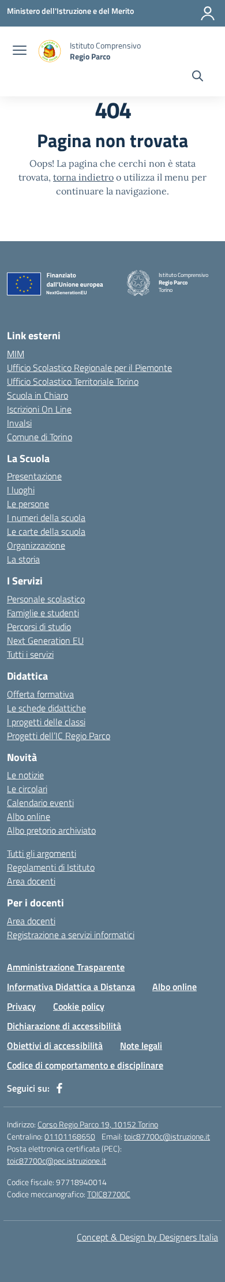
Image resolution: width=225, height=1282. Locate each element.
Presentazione (34, 476)
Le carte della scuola (46, 531)
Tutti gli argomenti (41, 853)
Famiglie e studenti (43, 613)
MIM (15, 354)
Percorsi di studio (39, 626)
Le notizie (25, 775)
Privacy (21, 1006)
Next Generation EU (45, 640)
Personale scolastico (46, 599)
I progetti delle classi (46, 722)
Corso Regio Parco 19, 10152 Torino (98, 1124)
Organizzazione (36, 545)
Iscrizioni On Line (39, 409)
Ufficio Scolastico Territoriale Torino (72, 381)
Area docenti (31, 881)
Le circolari (27, 789)
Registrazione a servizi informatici (70, 935)
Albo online (28, 816)
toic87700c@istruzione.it (167, 1136)
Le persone (28, 504)
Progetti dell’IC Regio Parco (58, 736)
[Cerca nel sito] (198, 77)
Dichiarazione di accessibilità (64, 1026)
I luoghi (21, 490)
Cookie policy (78, 1006)
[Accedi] (207, 13)
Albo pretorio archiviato (51, 830)
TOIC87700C (108, 1194)
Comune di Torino (39, 437)
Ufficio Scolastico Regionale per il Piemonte (89, 367)
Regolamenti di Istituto (51, 867)
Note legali (141, 1045)
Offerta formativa (40, 694)
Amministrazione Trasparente (66, 967)
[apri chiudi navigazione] (20, 51)
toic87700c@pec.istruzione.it (56, 1160)
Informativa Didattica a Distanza (71, 987)
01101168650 (69, 1136)
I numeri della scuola (46, 517)
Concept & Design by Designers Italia (147, 1237)
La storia (23, 559)
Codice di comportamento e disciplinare (85, 1065)
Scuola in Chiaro (37, 395)
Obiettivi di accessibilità (55, 1045)
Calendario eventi (40, 802)
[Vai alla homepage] (49, 51)
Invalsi (19, 423)
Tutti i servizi (30, 654)
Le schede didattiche (46, 708)
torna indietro (83, 177)
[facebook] (59, 1088)
